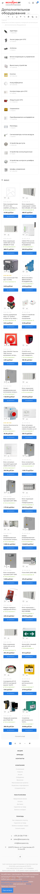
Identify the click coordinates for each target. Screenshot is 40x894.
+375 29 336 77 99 (20, 836)
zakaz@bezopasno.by (21, 839)
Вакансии (20, 780)
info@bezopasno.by (21, 843)
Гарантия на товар (20, 807)
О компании (20, 769)
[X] (21, 17)
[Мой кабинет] (33, 3)
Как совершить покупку (20, 820)
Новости (20, 772)
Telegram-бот (7, 884)
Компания (19, 765)
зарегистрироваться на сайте (14, 881)
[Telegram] (17, 17)
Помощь (20, 816)
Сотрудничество (20, 788)
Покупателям (20, 795)
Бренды (20, 754)
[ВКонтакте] (9, 17)
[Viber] (25, 17)
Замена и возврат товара (20, 825)
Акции (20, 751)
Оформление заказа (20, 798)
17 (29, 743)
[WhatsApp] (28, 17)
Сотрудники (20, 777)
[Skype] (32, 17)
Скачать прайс (20, 828)
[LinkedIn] (36, 17)
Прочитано (7, 890)
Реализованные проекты (20, 782)
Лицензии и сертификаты (20, 785)
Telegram (20, 857)
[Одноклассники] (13, 17)
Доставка (20, 804)
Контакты (20, 758)
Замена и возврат (20, 809)
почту (28, 884)
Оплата (20, 801)
